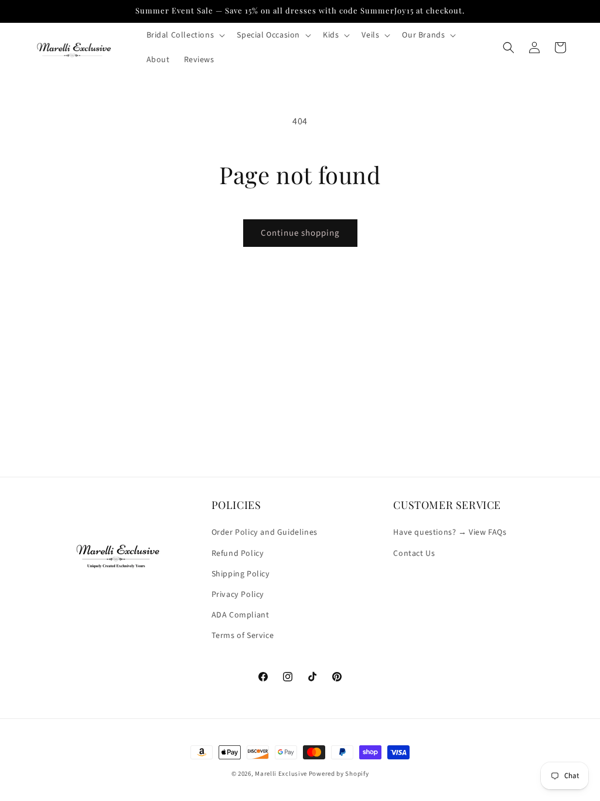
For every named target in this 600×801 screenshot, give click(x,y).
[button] (184, 35)
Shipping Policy (241, 574)
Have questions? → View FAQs (449, 532)
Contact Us (414, 553)
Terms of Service (243, 636)
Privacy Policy (238, 594)
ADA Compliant (241, 615)
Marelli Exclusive (281, 773)
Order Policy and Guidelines (265, 532)
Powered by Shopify (339, 773)
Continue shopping (300, 233)
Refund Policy (238, 553)
